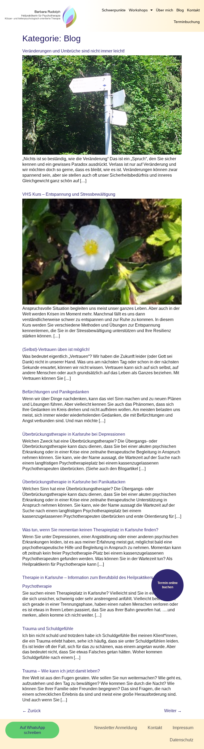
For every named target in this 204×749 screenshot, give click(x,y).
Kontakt (193, 10)
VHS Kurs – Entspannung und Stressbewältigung (68, 194)
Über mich (164, 10)
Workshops (138, 10)
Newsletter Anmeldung (115, 727)
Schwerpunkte (114, 10)
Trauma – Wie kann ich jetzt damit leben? (61, 671)
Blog (180, 10)
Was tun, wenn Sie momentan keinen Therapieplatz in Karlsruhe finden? (90, 530)
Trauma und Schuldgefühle (47, 628)
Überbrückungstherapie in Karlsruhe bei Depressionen (73, 434)
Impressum (183, 727)
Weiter (173, 710)
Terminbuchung (187, 22)
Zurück (31, 710)
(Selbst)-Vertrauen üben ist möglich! (56, 349)
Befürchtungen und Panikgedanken (55, 392)
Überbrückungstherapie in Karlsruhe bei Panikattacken (73, 482)
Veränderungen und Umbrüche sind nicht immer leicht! (73, 51)
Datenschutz (181, 740)
